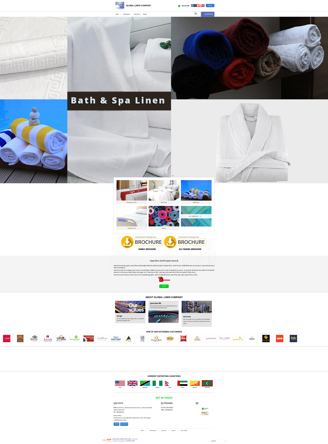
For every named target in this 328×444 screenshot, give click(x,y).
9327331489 (185, 6)
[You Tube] (197, 6)
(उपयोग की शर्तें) (134, 439)
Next (324, 90)
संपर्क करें (145, 14)
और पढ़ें (164, 286)
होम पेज (117, 14)
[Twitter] (195, 6)
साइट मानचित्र (184, 430)
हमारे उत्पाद (136, 14)
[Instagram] (200, 6)
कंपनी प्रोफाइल (126, 14)
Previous (3, 90)
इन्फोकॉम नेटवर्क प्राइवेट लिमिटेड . (118, 441)
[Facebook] (192, 6)
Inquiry (210, 5)
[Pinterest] (203, 6)
